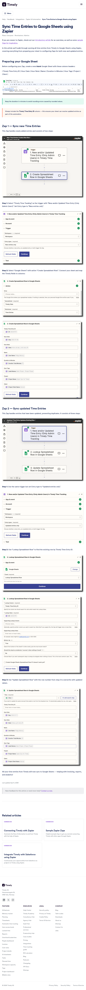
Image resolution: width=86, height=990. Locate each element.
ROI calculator (27, 953)
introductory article (43, 40)
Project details (7, 951)
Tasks (4, 958)
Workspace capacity (9, 965)
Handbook (10, 19)
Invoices (5, 944)
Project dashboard (8, 972)
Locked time (6, 931)
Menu (9, 13)
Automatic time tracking (10, 924)
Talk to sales (59, 914)
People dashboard (8, 941)
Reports (4, 934)
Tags (3, 968)
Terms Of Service (45, 920)
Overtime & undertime (9, 937)
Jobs (56, 931)
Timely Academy (28, 914)
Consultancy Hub (28, 917)
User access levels (8, 927)
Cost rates (5, 948)
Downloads (58, 917)
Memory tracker (7, 914)
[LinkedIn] (4, 900)
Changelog (26, 963)
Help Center (27, 910)
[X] (8, 900)
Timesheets (6, 920)
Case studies (27, 937)
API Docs (26, 967)
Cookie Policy (43, 917)
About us (58, 920)
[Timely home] (9, 4)
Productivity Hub (28, 933)
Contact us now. (47, 791)
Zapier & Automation (33, 19)
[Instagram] (13, 900)
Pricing (25, 940)
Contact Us (59, 927)
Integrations (20, 19)
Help (3, 19)
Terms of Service (78, 985)
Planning (5, 917)
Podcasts (26, 960)
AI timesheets (6, 954)
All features (6, 910)
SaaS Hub (26, 924)
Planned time (6, 961)
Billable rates (6, 975)
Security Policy (65, 985)
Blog (24, 956)
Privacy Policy (53, 985)
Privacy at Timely (45, 914)
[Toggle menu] (81, 4)
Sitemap (26, 970)
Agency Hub (27, 920)
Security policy (44, 910)
